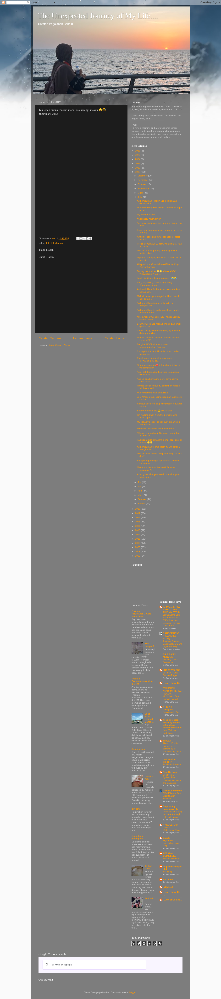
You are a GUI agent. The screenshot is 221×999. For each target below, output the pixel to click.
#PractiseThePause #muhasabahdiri (155, 428)
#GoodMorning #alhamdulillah (152, 392)
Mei (140, 486)
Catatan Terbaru (50, 338)
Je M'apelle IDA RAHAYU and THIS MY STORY (171, 609)
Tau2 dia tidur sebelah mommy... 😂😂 (157, 278)
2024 (138, 159)
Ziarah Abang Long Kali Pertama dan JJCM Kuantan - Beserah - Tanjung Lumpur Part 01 (171, 620)
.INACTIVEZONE (171, 670)
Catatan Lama (114, 338)
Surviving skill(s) (170, 712)
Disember (143, 176)
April (140, 491)
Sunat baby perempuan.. (138, 837)
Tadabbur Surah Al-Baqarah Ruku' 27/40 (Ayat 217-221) (172, 644)
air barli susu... (148, 867)
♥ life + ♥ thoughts (168, 708)
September (144, 188)
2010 (138, 543)
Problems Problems (172, 764)
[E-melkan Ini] (78, 238)
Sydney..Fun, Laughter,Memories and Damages (172, 780)
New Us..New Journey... (170, 773)
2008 (138, 551)
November (143, 180)
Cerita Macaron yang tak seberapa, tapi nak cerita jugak (172, 814)
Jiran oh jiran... (139, 749)
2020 (138, 168)
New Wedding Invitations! (169, 731)
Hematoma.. (149, 777)
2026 (138, 151)
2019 (138, 172)
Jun (140, 482)
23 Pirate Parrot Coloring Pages (170, 674)
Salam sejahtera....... (170, 839)
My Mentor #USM (146, 214)
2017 (138, 513)
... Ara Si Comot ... (172, 900)
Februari (142, 499)
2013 (138, 530)
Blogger (132, 992)
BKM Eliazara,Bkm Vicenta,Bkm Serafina (172, 796)
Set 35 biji (167, 871)
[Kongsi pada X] (84, 238)
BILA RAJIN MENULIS (169, 655)
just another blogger (169, 760)
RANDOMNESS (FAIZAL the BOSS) (171, 636)
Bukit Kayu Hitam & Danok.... (149, 718)
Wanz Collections (172, 790)
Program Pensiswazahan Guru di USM (142, 681)
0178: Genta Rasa (171, 830)
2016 (138, 517)
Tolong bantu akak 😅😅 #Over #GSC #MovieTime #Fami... (156, 272)
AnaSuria (168, 879)
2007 (138, 556)
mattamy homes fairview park (170, 661)
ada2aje (167, 741)
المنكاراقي (168, 887)
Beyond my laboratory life (170, 807)
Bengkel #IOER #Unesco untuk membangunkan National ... (153, 345)
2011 (138, 539)
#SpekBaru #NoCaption (149, 219)
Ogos (141, 193)
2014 (138, 526)
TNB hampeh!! (150, 644)
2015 (138, 521)
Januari (142, 503)
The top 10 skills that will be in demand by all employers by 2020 (172, 747)
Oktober (142, 184)
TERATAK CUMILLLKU (169, 854)
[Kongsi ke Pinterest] (90, 238)
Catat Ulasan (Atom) (59, 345)
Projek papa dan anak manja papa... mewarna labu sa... (155, 359)
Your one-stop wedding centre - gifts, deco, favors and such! (172, 724)
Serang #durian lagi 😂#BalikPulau (154, 410)
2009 (138, 547)
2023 (138, 163)
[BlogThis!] (81, 238)
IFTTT (49, 243)
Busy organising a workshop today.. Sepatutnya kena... (155, 283)
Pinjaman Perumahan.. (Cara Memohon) (141, 614)
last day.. (136, 809)
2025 (138, 155)
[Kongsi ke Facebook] (87, 238)
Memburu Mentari (171, 858)
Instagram (58, 243)
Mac (140, 495)
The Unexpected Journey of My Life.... (98, 15)
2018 (138, 509)
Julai (140, 197)
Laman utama (82, 338)
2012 (138, 534)
